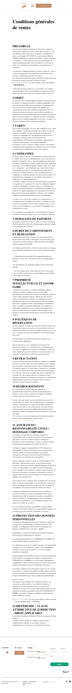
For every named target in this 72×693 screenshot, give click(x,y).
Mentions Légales (27, 683)
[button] (32, 5)
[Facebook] (70, 681)
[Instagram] (67, 681)
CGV (24, 685)
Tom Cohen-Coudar (52, 682)
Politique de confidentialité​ (29, 681)
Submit (59, 664)
